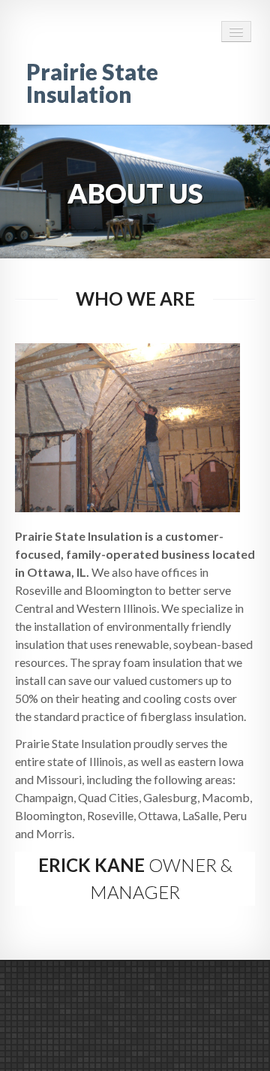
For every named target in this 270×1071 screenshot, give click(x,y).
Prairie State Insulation (92, 82)
